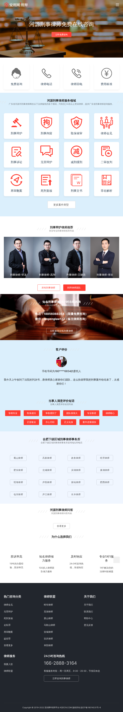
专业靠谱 (91, 413)
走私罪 (7, 625)
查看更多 (61, 526)
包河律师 (18, 494)
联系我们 (88, 611)
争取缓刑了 (51, 413)
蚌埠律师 (48, 604)
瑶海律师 (18, 482)
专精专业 (12, 413)
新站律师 (76, 482)
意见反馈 (88, 625)
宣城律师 (48, 631)
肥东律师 (18, 470)
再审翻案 (8, 631)
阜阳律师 (48, 645)
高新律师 (47, 457)
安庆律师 (48, 638)
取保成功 (31, 413)
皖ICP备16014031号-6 (91, 707)
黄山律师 (48, 618)
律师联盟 (8, 670)
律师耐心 (110, 413)
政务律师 (76, 457)
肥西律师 (104, 482)
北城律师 (47, 470)
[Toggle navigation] (117, 5)
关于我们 (88, 604)
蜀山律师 (18, 457)
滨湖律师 (76, 470)
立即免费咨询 (61, 34)
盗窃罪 (7, 638)
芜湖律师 (48, 611)
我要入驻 (8, 664)
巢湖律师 (104, 470)
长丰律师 (76, 494)
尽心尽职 (49, 422)
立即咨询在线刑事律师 (61, 330)
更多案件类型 (61, 204)
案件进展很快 (89, 422)
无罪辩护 (8, 611)
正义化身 (68, 422)
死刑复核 (8, 618)
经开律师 (104, 457)
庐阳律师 (47, 482)
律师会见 (8, 604)
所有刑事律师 (48, 287)
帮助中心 (88, 618)
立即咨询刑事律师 (61, 678)
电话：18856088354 (49, 313)
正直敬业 (31, 422)
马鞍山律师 (49, 625)
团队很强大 (72, 413)
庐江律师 (47, 494)
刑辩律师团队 (74, 287)
